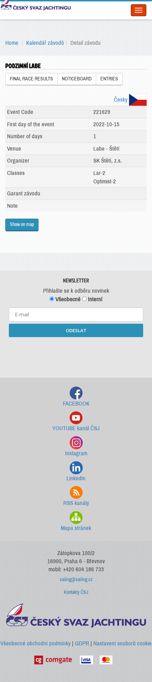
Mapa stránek (76, 528)
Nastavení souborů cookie (122, 643)
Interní (95, 299)
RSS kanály (76, 503)
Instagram (76, 453)
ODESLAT (76, 330)
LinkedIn (76, 478)
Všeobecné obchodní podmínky (35, 643)
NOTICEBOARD (77, 78)
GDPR (82, 643)
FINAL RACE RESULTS (31, 78)
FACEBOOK (76, 404)
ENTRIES (109, 78)
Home (11, 43)
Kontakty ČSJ (76, 592)
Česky (121, 100)
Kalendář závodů (45, 43)
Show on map (22, 224)
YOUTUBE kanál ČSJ (76, 428)
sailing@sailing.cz (76, 579)
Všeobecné (67, 299)
